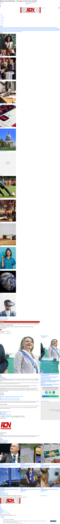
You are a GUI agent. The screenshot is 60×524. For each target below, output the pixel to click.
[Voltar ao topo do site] (59, 314)
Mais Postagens (2, 492)
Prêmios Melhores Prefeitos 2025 (6, 414)
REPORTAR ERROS (3, 378)
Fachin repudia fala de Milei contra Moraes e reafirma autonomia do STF (31, 27)
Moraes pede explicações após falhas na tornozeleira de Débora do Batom (42, 28)
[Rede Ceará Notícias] (10, 500)
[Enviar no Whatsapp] (6, 333)
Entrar (2, 2)
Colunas (2, 18)
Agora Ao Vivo (28, 3)
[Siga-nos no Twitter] (0, 506)
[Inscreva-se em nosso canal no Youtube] (0, 507)
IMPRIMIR (2, 377)
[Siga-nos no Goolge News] (5, 514)
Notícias (2, 15)
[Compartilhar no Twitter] (3, 333)
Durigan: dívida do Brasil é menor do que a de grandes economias (19, 28)
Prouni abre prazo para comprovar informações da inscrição (10, 27)
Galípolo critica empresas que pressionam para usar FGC (13, 31)
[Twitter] (1, 438)
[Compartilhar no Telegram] (8, 333)
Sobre (1, 509)
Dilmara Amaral (3, 413)
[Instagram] (0, 438)
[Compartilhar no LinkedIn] (10, 333)
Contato (2, 23)
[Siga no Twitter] (0, 6)
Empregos (2, 20)
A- (0, 374)
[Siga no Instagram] (0, 4)
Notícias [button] (2, 517)
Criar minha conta (44, 495)
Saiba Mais (1, 439)
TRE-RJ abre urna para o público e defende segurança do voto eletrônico (29, 29)
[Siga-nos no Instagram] (0, 505)
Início (1, 13)
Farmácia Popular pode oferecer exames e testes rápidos (50, 29)
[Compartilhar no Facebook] (1, 333)
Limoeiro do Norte (3, 412)
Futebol (2, 25)
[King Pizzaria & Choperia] (4, 318)
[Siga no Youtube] (0, 5)
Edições (2, 21)
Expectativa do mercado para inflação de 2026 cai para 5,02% (32, 30)
